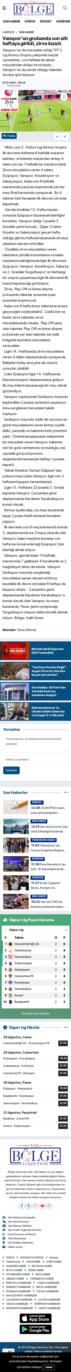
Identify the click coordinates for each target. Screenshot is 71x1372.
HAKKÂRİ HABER (16, 1266)
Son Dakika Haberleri (20, 1242)
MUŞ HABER (43, 1274)
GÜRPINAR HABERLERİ (47, 1303)
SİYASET (46, 21)
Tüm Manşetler (17, 1238)
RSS (10, 1351)
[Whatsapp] (49, 1206)
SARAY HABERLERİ (49, 1308)
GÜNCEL (37, 802)
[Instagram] (35, 1206)
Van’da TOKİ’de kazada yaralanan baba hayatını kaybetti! (46, 904)
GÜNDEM (63, 21)
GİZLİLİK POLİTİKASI (32, 1257)
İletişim (54, 1257)
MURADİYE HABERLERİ (19, 1308)
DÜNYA (30, 21)
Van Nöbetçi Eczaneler (22, 1217)
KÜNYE (10, 1257)
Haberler (8, 32)
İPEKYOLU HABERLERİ (18, 1282)
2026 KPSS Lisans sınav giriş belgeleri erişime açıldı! (47, 810)
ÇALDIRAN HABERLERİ (19, 1299)
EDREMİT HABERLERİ (18, 1287)
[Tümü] (66, 792)
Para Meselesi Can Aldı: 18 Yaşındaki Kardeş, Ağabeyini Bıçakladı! (48, 867)
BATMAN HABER (42, 1266)
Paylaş (11, 135)
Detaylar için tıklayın (35, 1013)
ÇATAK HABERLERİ (49, 1299)
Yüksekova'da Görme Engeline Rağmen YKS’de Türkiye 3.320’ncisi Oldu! (48, 848)
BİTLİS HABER (14, 1270)
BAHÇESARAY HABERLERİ (21, 1295)
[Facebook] (22, 1206)
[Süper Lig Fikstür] (66, 1027)
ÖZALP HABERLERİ (48, 1291)
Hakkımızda (13, 1261)
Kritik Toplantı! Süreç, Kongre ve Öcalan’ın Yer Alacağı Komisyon (45, 885)
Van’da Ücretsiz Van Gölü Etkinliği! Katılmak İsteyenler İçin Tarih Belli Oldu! (49, 829)
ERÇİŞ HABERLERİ (46, 1287)
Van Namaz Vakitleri (20, 1225)
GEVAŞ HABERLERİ (17, 1303)
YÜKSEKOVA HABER (43, 840)
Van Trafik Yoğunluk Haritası (24, 1230)
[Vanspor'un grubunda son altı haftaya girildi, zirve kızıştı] (35, 111)
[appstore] (35, 1319)
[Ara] (65, 8)
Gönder (11, 770)
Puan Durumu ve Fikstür (22, 1234)
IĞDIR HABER (36, 1270)
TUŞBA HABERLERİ (48, 1282)
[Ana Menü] (4, 8)
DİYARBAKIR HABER (18, 1274)
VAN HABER (11, 21)
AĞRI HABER (53, 1261)
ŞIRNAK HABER (15, 1278)
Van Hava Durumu (18, 1221)
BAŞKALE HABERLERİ (18, 1291)
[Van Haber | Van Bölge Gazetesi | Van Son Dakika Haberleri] (34, 8)
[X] (29, 1206)
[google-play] (35, 1330)
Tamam (48, 1367)
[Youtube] (42, 1206)
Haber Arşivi (15, 1247)
